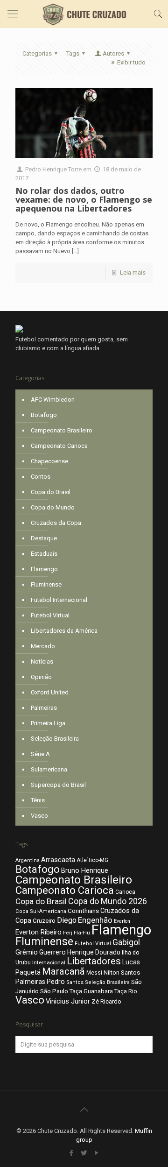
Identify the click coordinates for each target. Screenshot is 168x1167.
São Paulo (54, 991)
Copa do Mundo (53, 507)
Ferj (67, 933)
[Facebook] (72, 1153)
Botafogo (44, 414)
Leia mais (133, 272)
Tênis (38, 800)
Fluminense (46, 584)
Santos (75, 982)
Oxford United (50, 692)
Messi (94, 972)
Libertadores (94, 961)
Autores (113, 53)
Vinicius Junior (68, 1001)
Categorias (37, 53)
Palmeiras (44, 707)
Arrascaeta (58, 860)
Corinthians (83, 910)
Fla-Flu (82, 932)
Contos (40, 476)
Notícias (42, 661)
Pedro (56, 981)
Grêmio (26, 952)
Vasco (39, 815)
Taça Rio (125, 991)
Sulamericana (49, 769)
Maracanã (63, 971)
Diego (67, 920)
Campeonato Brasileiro (61, 430)
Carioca (125, 892)
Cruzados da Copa (56, 522)
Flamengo (44, 569)
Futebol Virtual (50, 615)
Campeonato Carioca (59, 445)
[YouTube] (97, 1153)
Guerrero (52, 952)
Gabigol (126, 942)
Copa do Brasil (50, 491)
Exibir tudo (131, 62)
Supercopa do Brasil (58, 784)
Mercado (43, 646)
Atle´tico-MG (92, 860)
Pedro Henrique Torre (53, 169)
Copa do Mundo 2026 (107, 901)
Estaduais (44, 553)
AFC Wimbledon (53, 399)
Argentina (27, 860)
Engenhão (95, 920)
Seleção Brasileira (55, 738)
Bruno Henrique (84, 871)
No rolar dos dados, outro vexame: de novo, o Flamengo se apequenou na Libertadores (83, 199)
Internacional (48, 962)
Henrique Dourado (93, 952)
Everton (122, 921)
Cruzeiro (44, 920)
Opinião (41, 676)
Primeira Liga (48, 723)
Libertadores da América (64, 630)
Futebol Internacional (59, 599)
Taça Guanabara (91, 991)
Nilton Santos (122, 972)
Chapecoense (49, 461)
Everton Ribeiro (38, 932)
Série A (40, 753)
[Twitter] (84, 1153)
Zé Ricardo (106, 1001)
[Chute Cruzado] (84, 14)
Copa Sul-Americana (40, 911)
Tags (72, 53)
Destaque (44, 538)
